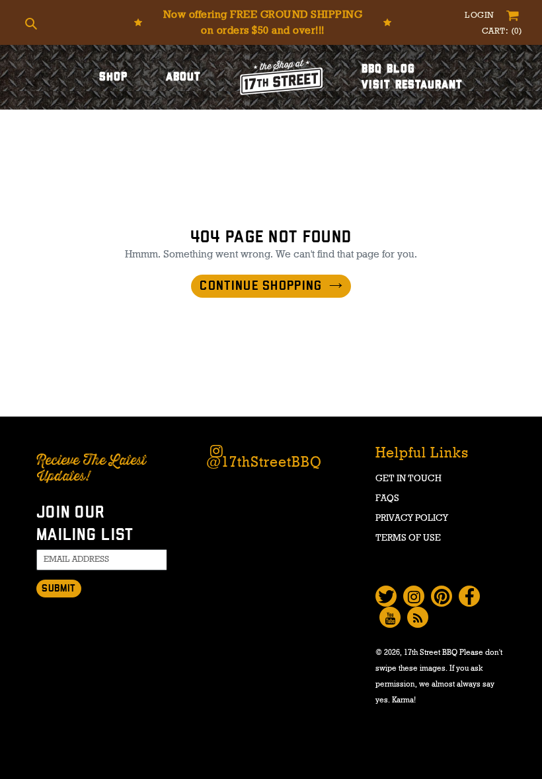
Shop (113, 77)
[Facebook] (469, 596)
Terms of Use (408, 538)
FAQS (387, 498)
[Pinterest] (441, 596)
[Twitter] (386, 596)
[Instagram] (413, 596)
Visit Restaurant (412, 85)
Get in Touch (408, 478)
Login (480, 15)
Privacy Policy (411, 518)
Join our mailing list (85, 524)
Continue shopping (261, 286)
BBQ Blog (388, 69)
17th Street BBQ (430, 652)
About (183, 77)
